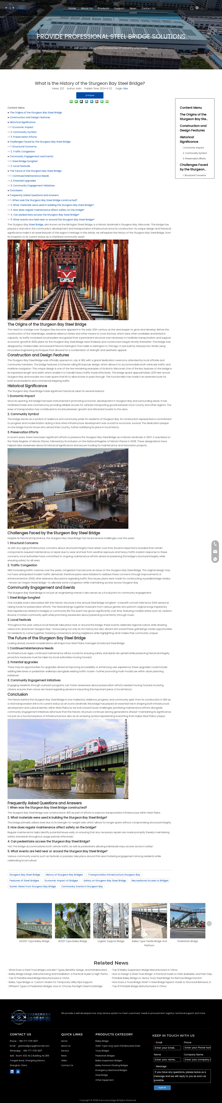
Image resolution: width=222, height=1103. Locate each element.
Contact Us (148, 8)
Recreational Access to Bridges (150, 880)
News (133, 8)
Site (125, 88)
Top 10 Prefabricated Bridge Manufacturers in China (39, 978)
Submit (162, 1087)
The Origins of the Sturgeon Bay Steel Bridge (36, 112)
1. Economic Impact (22, 127)
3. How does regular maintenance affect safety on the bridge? (47, 210)
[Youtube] (18, 1071)
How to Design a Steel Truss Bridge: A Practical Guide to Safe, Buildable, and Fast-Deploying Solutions (162, 974)
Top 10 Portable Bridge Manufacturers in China (139, 986)
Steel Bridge (36, 224)
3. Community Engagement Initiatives (33, 185)
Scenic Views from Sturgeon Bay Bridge (33, 886)
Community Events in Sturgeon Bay (82, 886)
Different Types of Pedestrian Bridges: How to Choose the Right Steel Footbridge (55, 986)
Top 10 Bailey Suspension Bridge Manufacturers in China (144, 970)
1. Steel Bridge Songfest (24, 161)
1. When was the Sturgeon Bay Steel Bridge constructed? (44, 200)
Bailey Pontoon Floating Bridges (111, 1065)
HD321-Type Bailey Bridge (72, 941)
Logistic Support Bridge (111, 941)
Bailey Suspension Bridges (108, 1060)
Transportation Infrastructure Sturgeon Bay (114, 874)
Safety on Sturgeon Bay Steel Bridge (105, 880)
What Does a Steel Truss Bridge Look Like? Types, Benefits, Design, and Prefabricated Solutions (59, 970)
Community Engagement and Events (31, 156)
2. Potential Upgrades (23, 180)
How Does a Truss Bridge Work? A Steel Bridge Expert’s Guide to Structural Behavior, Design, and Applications (162, 982)
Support (119, 8)
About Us (87, 8)
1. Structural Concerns (24, 146)
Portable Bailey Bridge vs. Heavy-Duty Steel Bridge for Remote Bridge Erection (157, 978)
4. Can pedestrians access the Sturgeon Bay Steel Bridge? (45, 214)
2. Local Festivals (20, 166)
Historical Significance (22, 122)
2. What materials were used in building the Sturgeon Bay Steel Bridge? (52, 205)
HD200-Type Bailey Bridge (34, 941)
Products (103, 8)
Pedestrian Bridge (187, 941)
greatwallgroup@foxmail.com (33, 1045)
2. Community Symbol (23, 132)
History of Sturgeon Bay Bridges (64, 874)
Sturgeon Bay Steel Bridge (25, 874)
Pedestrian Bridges (105, 1055)
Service (65, 1050)
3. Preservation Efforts (24, 137)
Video (64, 1060)
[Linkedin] (12, 1071)
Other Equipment (104, 1080)
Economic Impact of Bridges (61, 880)
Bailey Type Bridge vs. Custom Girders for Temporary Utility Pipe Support (50, 982)
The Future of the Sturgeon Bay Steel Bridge (35, 171)
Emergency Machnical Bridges (111, 1070)
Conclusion (16, 190)
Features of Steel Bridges (24, 880)
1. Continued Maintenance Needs (30, 176)
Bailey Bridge (102, 1041)
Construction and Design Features (30, 117)
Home (72, 8)
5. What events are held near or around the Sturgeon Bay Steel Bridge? (53, 219)
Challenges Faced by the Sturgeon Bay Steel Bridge (40, 141)
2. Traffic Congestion (23, 151)
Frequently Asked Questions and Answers (34, 195)
